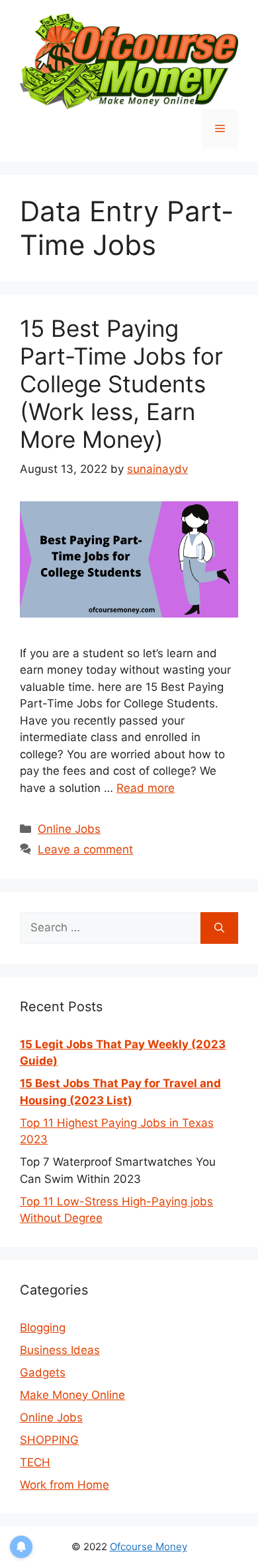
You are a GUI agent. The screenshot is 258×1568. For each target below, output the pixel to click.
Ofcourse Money (148, 1546)
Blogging (42, 1327)
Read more (145, 788)
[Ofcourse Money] (129, 60)
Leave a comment (85, 849)
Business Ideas (60, 1350)
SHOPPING (49, 1439)
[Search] (219, 928)
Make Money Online (72, 1395)
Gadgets (42, 1372)
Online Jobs (69, 829)
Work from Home (64, 1484)
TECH (35, 1462)
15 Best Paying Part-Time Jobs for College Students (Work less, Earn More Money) (121, 383)
